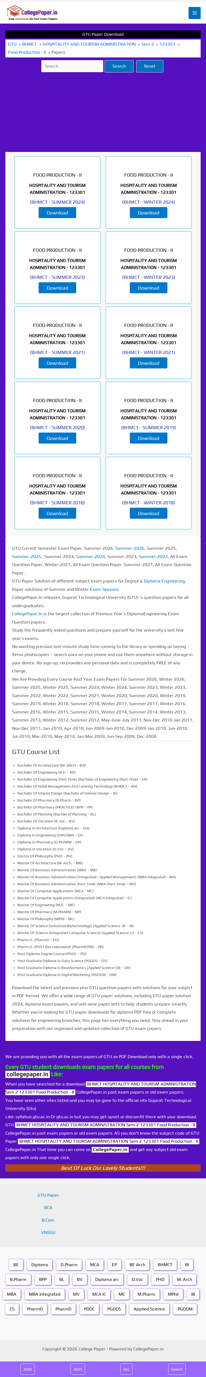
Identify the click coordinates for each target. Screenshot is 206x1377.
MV (76, 1294)
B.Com (48, 1220)
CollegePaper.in (110, 1149)
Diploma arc (107, 1279)
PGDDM (185, 1309)
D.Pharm (69, 1264)
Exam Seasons (104, 589)
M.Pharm (146, 1294)
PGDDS (114, 1309)
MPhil (173, 1294)
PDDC (89, 1309)
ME (122, 1294)
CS (12, 1309)
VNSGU (48, 1232)
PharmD (35, 1309)
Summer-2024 (90, 556)
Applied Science (149, 1309)
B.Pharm (18, 1279)
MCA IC (99, 1294)
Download (57, 212)
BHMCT (165, 1264)
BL (61, 1279)
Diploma (39, 1264)
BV (80, 1279)
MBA (11, 1294)
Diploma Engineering (164, 581)
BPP (43, 1279)
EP (114, 1264)
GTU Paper (48, 1195)
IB (193, 1294)
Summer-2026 (130, 548)
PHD (160, 1279)
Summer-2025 (26, 556)
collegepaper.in (28, 1074)
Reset (150, 66)
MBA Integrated (44, 1294)
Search (119, 66)
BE (16, 1264)
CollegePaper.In (27, 613)
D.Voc (137, 1279)
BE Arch (137, 1264)
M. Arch (184, 1279)
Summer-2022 (153, 556)
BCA (48, 1207)
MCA (94, 1264)
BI (187, 1264)
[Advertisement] (103, 112)
